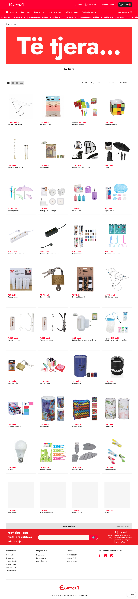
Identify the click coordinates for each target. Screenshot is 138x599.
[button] (78, 4)
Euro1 (58, 595)
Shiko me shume (69, 526)
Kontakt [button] (70, 550)
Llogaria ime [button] (41, 550)
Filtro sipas (112, 83)
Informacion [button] (11, 550)
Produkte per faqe (88, 83)
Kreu (7, 24)
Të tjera (13, 24)
